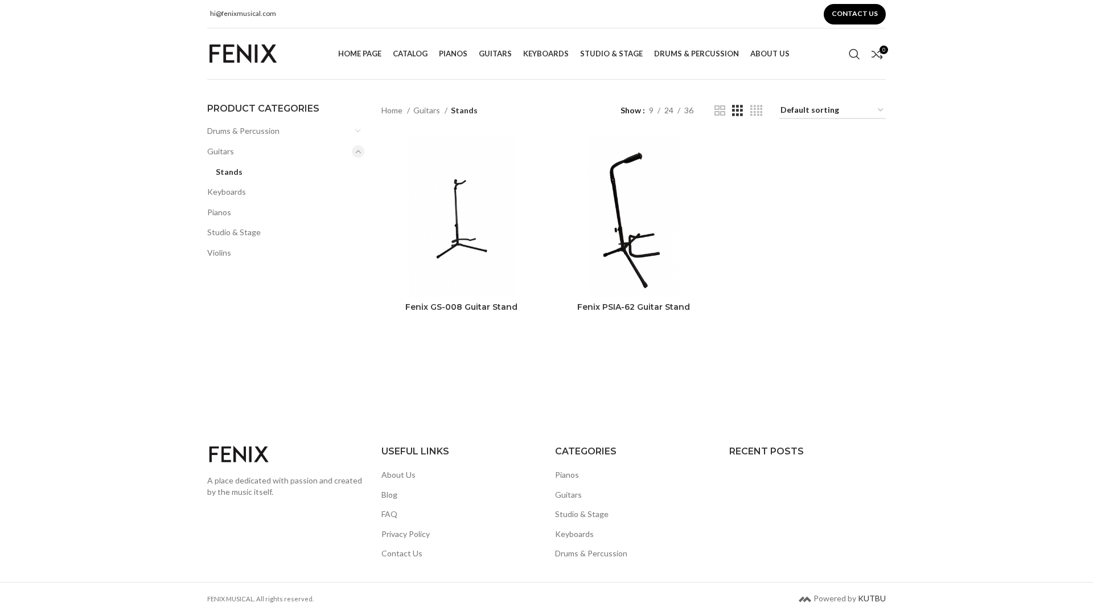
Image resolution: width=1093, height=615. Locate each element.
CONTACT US (855, 13)
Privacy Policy (405, 534)
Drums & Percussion (243, 131)
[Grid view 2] (719, 111)
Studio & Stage (234, 232)
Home (392, 110)
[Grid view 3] (737, 111)
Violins (219, 252)
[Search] (854, 54)
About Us (398, 474)
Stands (229, 172)
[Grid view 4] (756, 111)
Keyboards (226, 191)
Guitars (220, 151)
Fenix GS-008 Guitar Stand (461, 307)
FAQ (389, 514)
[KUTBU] (805, 598)
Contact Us (401, 554)
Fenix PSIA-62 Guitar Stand (633, 307)
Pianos (219, 212)
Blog (389, 494)
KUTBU (872, 598)
